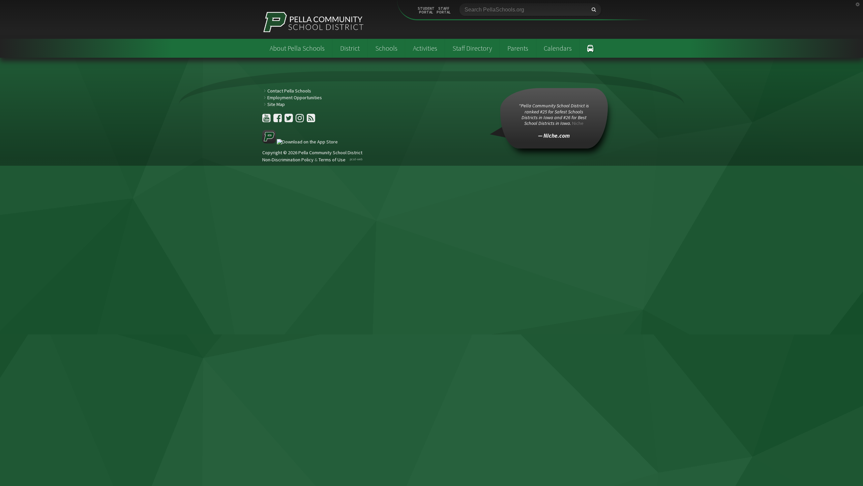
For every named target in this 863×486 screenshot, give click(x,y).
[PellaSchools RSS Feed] (311, 120)
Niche (578, 123)
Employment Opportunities (294, 97)
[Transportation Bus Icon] (590, 48)
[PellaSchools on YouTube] (267, 120)
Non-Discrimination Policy (288, 160)
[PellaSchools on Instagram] (300, 120)
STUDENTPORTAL (426, 10)
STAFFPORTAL (444, 10)
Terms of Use (332, 160)
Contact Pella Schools (289, 91)
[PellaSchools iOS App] (300, 142)
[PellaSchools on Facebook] (278, 120)
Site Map (276, 104)
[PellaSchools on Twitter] (289, 120)
